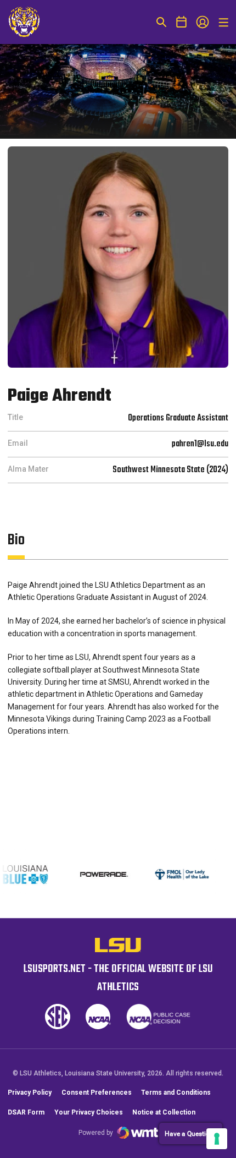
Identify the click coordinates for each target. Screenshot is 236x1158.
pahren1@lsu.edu (200, 444)
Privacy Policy (30, 1092)
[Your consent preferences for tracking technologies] (216, 1138)
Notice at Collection (163, 1112)
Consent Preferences (96, 1092)
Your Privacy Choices (88, 1112)
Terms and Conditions (176, 1092)
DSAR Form (26, 1112)
